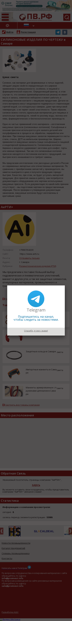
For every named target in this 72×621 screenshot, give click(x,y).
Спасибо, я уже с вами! (36, 330)
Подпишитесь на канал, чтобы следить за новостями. (36, 318)
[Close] (65, 285)
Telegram (36, 310)
